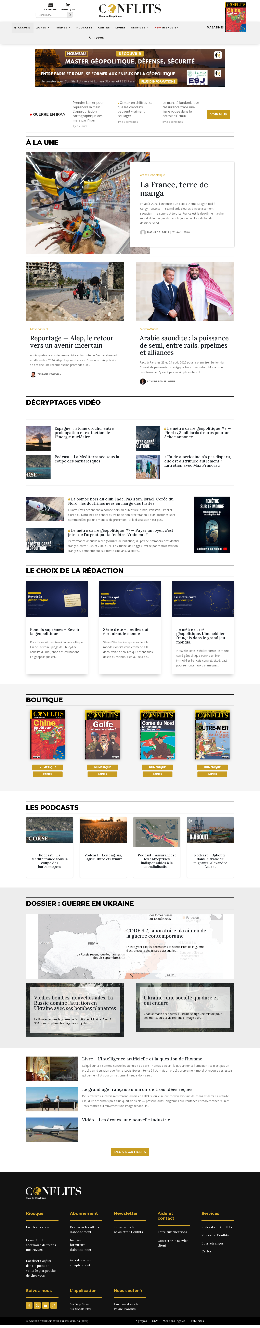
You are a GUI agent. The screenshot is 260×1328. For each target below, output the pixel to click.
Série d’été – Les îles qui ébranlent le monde (125, 631)
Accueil (24, 27)
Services (138, 27)
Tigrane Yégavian (49, 374)
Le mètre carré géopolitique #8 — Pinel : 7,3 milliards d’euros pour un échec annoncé (197, 432)
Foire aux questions (172, 1232)
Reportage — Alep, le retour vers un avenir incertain (72, 341)
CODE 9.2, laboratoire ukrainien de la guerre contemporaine (166, 933)
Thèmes (61, 27)
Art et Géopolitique (152, 175)
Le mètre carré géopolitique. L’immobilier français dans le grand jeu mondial (200, 636)
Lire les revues (37, 1227)
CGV (155, 1321)
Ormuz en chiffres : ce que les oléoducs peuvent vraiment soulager (135, 109)
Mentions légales (174, 1321)
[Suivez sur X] (37, 1305)
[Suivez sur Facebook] (29, 1305)
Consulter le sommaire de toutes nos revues (41, 1245)
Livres (120, 27)
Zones (41, 27)
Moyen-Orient (39, 329)
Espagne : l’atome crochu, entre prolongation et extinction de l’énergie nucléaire (84, 432)
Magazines (215, 27)
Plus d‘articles (130, 1152)
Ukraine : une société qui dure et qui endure (181, 1000)
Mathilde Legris (158, 232)
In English (167, 27)
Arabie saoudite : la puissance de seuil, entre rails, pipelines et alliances (184, 345)
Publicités (197, 1321)
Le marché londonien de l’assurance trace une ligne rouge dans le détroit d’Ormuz (180, 109)
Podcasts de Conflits (217, 1227)
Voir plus (218, 114)
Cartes (104, 27)
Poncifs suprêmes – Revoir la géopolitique (55, 631)
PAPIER (47, 774)
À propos (96, 37)
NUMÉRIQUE (47, 767)
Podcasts (84, 27)
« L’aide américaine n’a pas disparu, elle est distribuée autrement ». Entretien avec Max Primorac (197, 461)
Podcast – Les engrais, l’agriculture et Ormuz (103, 847)
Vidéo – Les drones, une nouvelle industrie (126, 1120)
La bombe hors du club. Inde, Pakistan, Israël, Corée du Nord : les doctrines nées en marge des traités (120, 501)
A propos (141, 1321)
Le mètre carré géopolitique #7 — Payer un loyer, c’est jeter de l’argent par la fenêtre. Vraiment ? (120, 532)
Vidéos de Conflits (215, 1235)
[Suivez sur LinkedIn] (45, 1305)
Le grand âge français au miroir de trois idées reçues (137, 1089)
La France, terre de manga (174, 189)
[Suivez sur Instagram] (53, 1305)
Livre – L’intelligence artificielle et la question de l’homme (142, 1059)
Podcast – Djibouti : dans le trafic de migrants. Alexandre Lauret (210, 847)
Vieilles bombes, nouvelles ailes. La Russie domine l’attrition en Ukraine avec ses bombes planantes (75, 1003)
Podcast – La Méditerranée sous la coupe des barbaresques (87, 458)
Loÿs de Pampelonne (161, 381)
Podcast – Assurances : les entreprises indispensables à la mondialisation (156, 847)
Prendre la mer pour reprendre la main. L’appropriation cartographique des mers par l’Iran (88, 111)
